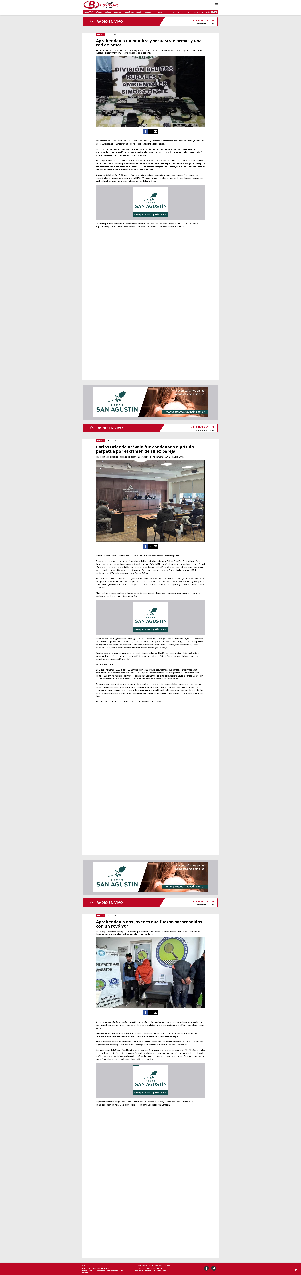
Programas (158, 12)
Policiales (99, 12)
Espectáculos (129, 12)
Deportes (117, 12)
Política (108, 12)
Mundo (139, 12)
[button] (216, 5)
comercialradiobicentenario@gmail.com (150, 1271)
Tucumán (147, 12)
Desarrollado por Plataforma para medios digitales (102, 1271)
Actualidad (88, 12)
